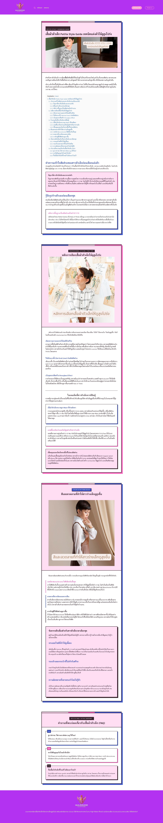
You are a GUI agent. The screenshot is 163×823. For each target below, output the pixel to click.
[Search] (34, 8)
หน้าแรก (39, 8)
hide (56, 96)
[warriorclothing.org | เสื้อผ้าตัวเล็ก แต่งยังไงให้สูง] (20, 7)
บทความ (46, 8)
